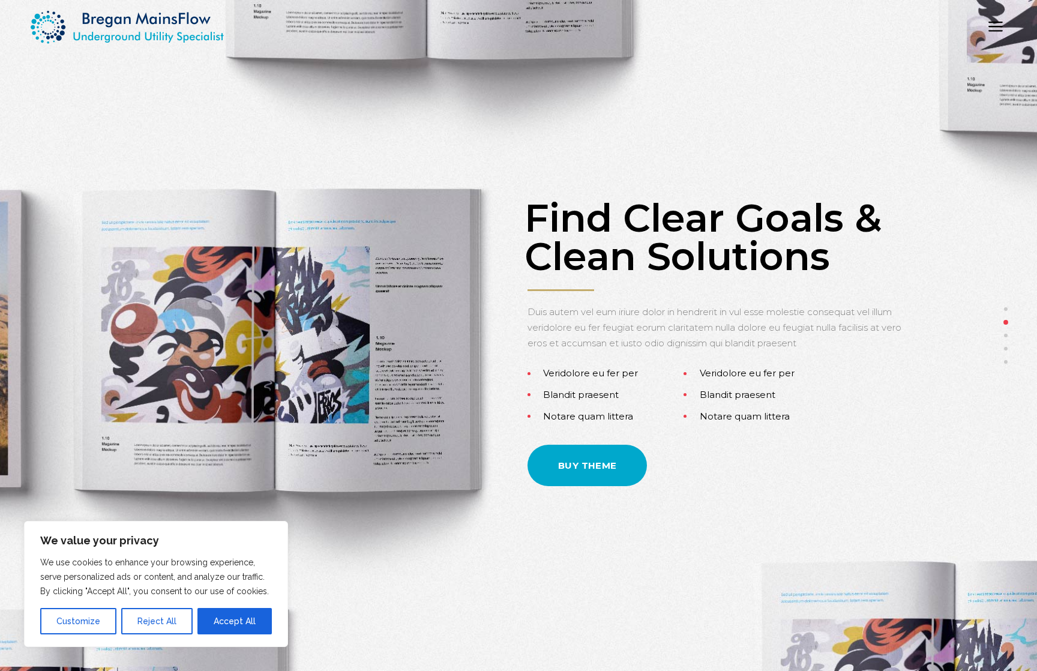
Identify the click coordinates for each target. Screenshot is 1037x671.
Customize (78, 621)
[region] (156, 584)
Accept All (235, 621)
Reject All (156, 621)
